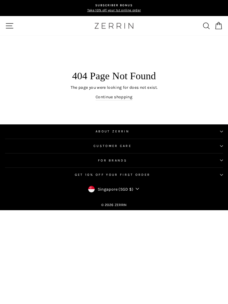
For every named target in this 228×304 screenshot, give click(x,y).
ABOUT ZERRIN (112, 131)
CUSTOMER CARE (113, 146)
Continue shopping (114, 96)
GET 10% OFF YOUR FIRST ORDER (113, 175)
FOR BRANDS (112, 160)
